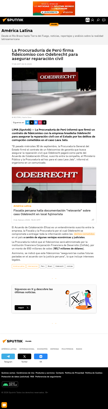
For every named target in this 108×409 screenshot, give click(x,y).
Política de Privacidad (74, 373)
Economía (42, 349)
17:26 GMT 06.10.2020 (22, 64)
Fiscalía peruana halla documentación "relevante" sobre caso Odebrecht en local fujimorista (52, 212)
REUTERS (17, 117)
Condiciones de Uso (25, 373)
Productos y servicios (45, 373)
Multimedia (67, 349)
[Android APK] (10, 384)
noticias (70, 266)
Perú (42, 266)
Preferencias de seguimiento (48, 376)
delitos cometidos (84, 233)
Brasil (50, 266)
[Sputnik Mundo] (13, 22)
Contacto (60, 373)
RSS (32, 376)
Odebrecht (59, 266)
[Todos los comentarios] (4, 405)
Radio (79, 349)
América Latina (22, 206)
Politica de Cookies (93, 373)
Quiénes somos (8, 373)
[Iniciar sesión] (92, 20)
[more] (93, 219)
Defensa (54, 349)
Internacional (33, 266)
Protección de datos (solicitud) (15, 376)
